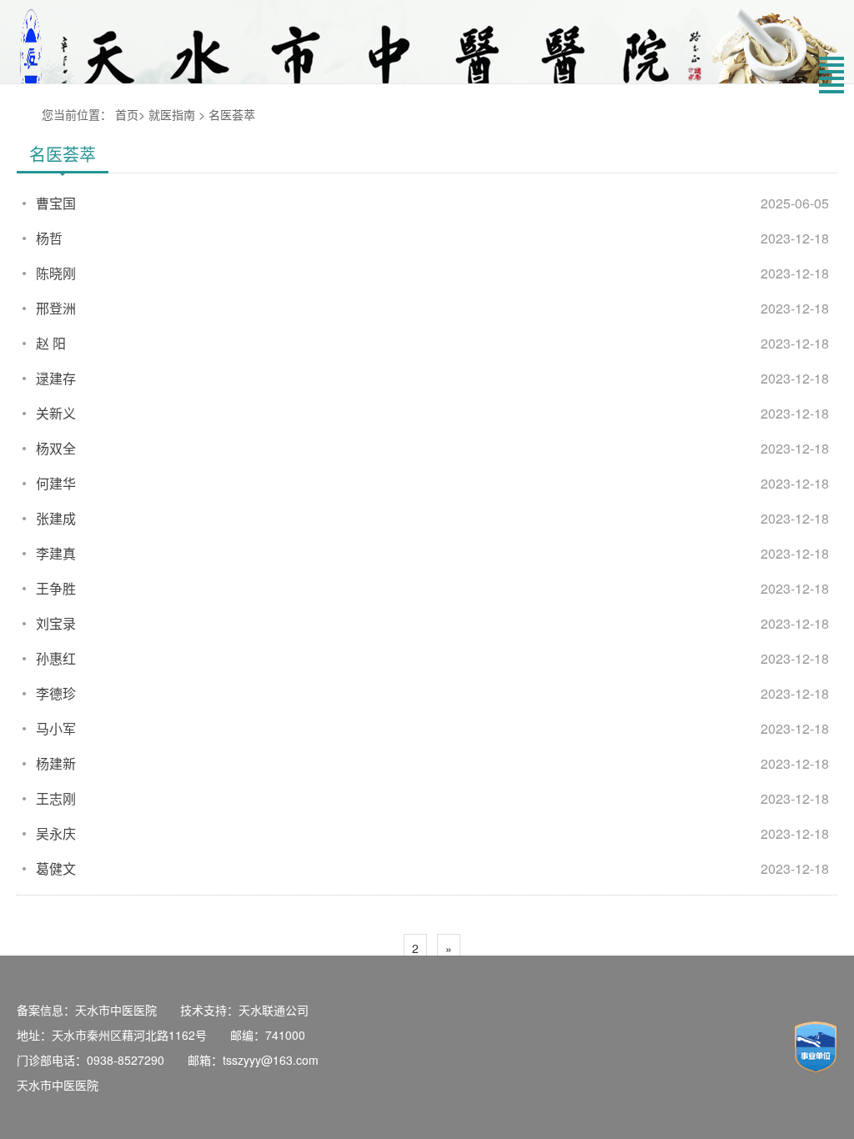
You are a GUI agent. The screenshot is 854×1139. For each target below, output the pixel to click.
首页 (126, 114)
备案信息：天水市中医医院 (87, 1009)
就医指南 (171, 114)
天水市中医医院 (57, 1084)
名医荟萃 (231, 114)
